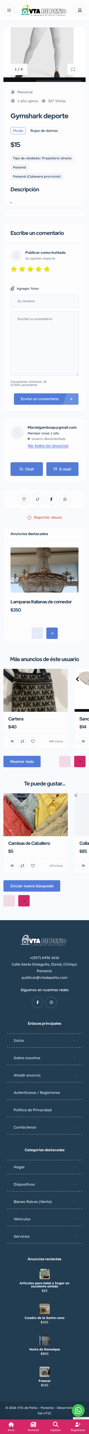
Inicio (19, 1040)
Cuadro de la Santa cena (44, 1317)
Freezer (45, 1380)
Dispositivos (24, 1184)
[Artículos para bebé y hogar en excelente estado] (44, 1274)
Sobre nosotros (27, 1058)
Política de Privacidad (33, 1110)
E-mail (65, 469)
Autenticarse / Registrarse (37, 1092)
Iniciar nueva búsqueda (31, 886)
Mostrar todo (22, 761)
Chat (29, 469)
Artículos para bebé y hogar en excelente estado (44, 1285)
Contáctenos (25, 1127)
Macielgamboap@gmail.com (52, 427)
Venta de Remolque (44, 1349)
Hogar (19, 1167)
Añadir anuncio (27, 1075)
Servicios (22, 1236)
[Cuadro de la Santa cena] (44, 1309)
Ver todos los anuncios (48, 445)
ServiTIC (45, 1413)
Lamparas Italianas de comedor (41, 602)
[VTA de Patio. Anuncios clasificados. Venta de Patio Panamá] (44, 10)
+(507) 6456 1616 (44, 957)
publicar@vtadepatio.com (45, 977)
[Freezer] (44, 1372)
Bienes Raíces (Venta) (33, 1201)
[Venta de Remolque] (44, 1340)
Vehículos (22, 1219)
